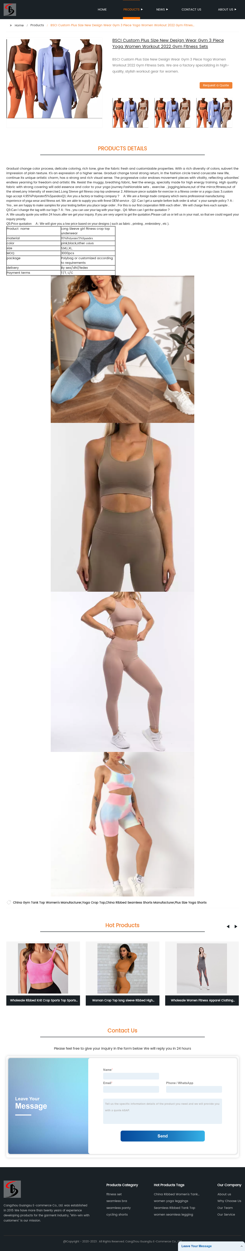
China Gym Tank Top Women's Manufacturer (47, 902)
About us (225, 9)
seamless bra (116, 1201)
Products (131, 9)
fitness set (114, 1194)
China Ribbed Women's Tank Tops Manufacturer (176, 1194)
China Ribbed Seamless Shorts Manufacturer (140, 902)
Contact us (191, 9)
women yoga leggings (171, 1201)
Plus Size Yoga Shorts (191, 902)
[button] (228, 926)
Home (102, 9)
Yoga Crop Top (93, 902)
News (160, 9)
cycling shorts (117, 1214)
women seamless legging (173, 1214)
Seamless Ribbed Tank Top (174, 1208)
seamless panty (118, 1208)
